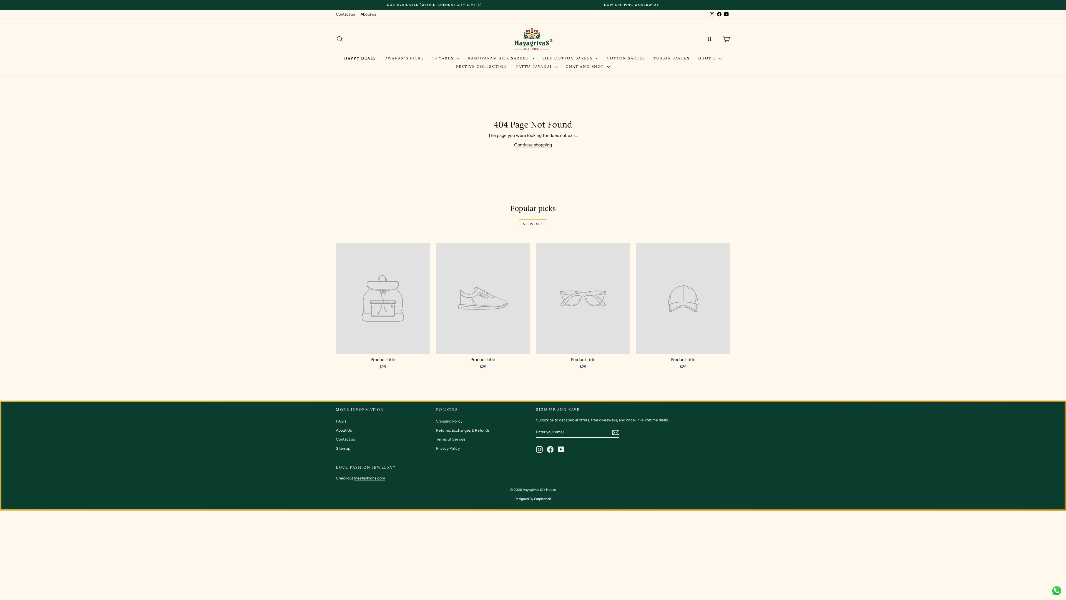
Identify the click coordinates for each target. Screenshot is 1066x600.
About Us (344, 430)
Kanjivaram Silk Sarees (499, 58)
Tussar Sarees (671, 58)
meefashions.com (369, 478)
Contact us (345, 14)
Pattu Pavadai (534, 66)
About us (368, 14)
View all (533, 224)
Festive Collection (481, 66)
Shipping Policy (449, 421)
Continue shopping (533, 145)
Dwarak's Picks (404, 58)
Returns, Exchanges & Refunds (463, 430)
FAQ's (341, 421)
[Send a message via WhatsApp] (1056, 590)
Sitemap (343, 448)
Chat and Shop (585, 66)
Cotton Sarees (626, 58)
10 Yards (443, 58)
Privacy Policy (448, 448)
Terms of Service (451, 439)
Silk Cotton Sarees (568, 58)
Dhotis (708, 58)
